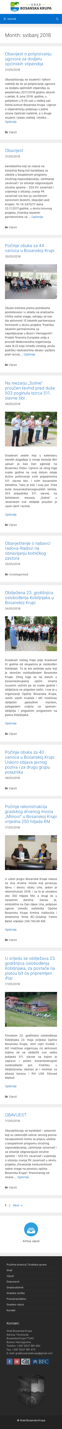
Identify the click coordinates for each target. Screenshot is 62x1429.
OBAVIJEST (16, 1114)
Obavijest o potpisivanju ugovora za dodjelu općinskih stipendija (28, 58)
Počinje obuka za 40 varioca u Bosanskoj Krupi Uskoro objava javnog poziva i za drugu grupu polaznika (29, 762)
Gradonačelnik (15, 1287)
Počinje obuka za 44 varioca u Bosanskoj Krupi (29, 248)
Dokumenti (13, 1281)
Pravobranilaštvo (16, 1298)
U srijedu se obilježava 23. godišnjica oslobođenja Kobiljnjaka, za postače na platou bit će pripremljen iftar (30, 968)
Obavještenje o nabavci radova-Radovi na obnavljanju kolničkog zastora (27, 551)
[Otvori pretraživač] (57, 19)
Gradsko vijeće (15, 1304)
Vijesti (13, 132)
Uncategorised (18, 574)
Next (18, 1205)
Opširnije (11, 121)
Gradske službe (16, 1293)
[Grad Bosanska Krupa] (31, 6)
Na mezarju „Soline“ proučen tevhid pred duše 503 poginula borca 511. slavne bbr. (30, 390)
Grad (9, 1270)
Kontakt (11, 1310)
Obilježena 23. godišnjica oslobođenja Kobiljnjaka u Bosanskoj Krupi (29, 597)
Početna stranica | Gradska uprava (26, 1264)
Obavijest (14, 150)
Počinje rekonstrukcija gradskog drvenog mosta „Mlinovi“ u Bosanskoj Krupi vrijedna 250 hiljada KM (31, 814)
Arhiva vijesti (31, 1241)
